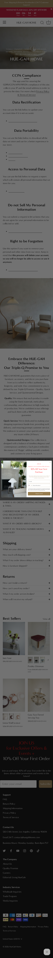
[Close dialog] (50, 462)
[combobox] (30, 485)
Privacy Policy (41, 490)
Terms (44, 490)
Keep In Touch (39, 493)
